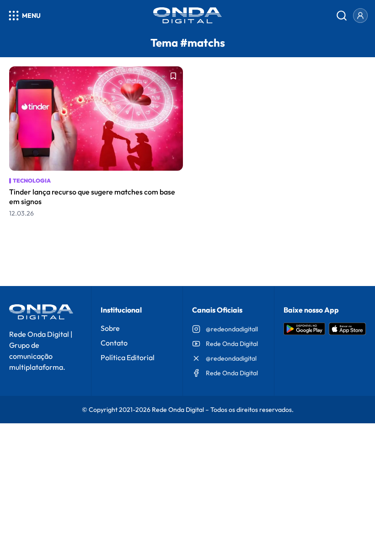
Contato (114, 342)
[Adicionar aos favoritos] (173, 76)
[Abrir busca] (342, 16)
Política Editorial (128, 357)
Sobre (110, 328)
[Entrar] (360, 15)
